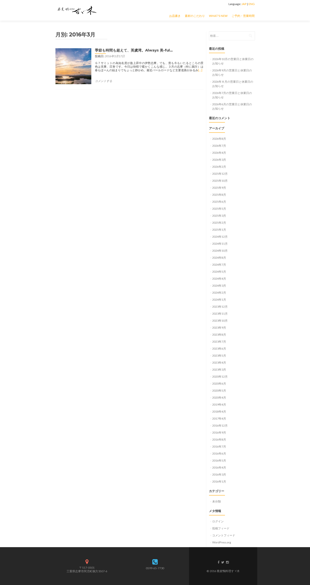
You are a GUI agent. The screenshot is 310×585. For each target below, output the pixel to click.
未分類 (216, 501)
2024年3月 (219, 285)
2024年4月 (219, 278)
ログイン (218, 521)
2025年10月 (220, 180)
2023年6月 (219, 348)
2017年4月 (219, 418)
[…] (200, 70)
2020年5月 (219, 390)
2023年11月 (220, 313)
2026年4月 (219, 152)
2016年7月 (219, 446)
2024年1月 (219, 299)
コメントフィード (223, 535)
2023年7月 (219, 341)
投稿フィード (220, 528)
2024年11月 (220, 243)
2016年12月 (220, 425)
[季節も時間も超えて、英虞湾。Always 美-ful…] (73, 65)
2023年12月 (220, 306)
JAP (243, 4)
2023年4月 (219, 362)
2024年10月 (220, 250)
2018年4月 (219, 411)
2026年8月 (219, 138)
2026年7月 (219, 145)
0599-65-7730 (155, 568)
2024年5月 (219, 271)
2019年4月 (219, 404)
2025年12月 (220, 173)
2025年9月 (219, 187)
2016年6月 (219, 453)
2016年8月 (219, 439)
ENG (251, 4)
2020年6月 (219, 383)
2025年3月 (219, 215)
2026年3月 (219, 159)
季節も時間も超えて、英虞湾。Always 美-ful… (134, 50)
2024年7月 (219, 264)
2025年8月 (219, 194)
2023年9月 (219, 327)
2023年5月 (219, 355)
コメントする (103, 81)
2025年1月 (219, 229)
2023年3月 (219, 369)
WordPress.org (221, 542)
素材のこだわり (195, 15)
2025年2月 (219, 222)
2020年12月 (220, 376)
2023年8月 (219, 334)
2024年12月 (220, 236)
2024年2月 (219, 292)
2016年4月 (219, 467)
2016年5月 (219, 460)
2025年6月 (219, 201)
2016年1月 (219, 481)
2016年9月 (219, 432)
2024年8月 (219, 257)
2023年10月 (220, 320)
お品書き (175, 15)
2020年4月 (219, 397)
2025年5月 (219, 208)
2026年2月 (219, 166)
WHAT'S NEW (218, 15)
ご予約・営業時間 (243, 15)
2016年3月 (219, 474)
